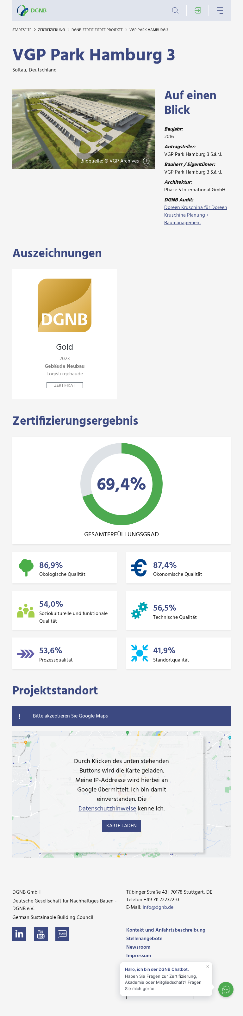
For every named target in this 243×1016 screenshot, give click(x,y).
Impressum (138, 956)
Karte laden (121, 826)
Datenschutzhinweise (107, 809)
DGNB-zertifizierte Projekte (98, 30)
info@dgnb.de (158, 907)
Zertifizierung (52, 30)
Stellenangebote (144, 939)
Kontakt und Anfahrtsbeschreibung (165, 930)
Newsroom (138, 947)
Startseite (22, 30)
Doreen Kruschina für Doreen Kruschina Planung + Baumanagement (195, 215)
